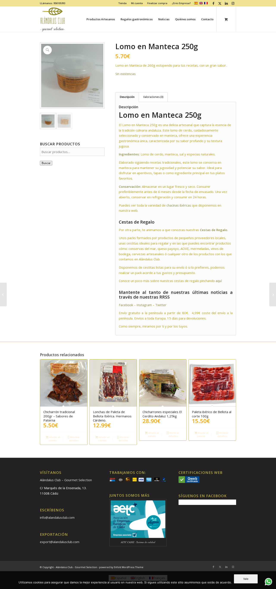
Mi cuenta (137, 3)
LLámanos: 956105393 (52, 3)
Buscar (46, 163)
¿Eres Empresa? (181, 3)
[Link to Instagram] (233, 3)
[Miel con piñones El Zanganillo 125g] (3, 294)
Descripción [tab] (127, 97)
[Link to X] (220, 3)
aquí (219, 281)
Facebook (126, 305)
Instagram (144, 305)
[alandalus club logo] (53, 19)
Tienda (122, 3)
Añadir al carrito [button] (54, 438)
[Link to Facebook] (213, 3)
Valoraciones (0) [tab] (153, 97)
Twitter (161, 305)
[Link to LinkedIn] (226, 3)
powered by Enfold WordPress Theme (121, 567)
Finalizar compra (157, 3)
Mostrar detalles (74, 438)
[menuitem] (122, 3)
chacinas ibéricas (178, 205)
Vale (245, 578)
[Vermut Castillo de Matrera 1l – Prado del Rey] (272, 294)
